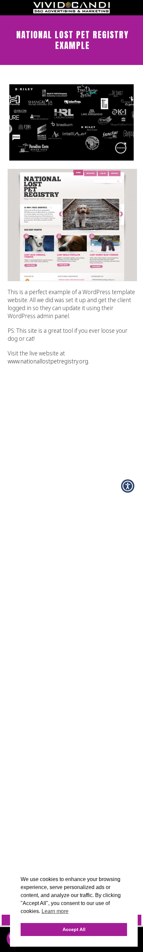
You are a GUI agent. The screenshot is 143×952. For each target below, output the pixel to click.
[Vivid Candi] (71, 11)
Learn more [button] (55, 911)
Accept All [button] (74, 929)
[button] (128, 486)
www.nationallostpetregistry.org (48, 361)
